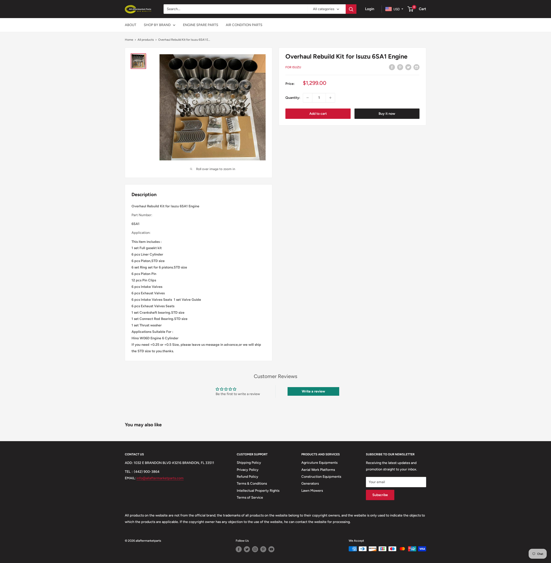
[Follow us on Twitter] (247, 549)
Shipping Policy (249, 463)
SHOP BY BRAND (157, 25)
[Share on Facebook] (392, 67)
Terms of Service (250, 497)
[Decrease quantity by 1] (307, 97)
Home (129, 40)
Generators (310, 483)
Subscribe (380, 495)
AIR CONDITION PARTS (244, 25)
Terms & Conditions (252, 483)
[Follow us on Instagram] (255, 549)
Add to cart (318, 114)
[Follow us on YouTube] (271, 549)
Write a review (313, 391)
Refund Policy (247, 477)
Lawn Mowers (312, 491)
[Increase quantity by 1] (330, 97)
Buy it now (387, 114)
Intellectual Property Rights (258, 491)
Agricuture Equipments (319, 463)
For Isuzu (293, 67)
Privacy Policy (247, 470)
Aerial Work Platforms (318, 470)
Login (369, 9)
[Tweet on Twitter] (408, 67)
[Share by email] (416, 67)
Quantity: (292, 98)
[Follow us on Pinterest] (263, 549)
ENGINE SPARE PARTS (200, 25)
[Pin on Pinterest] (400, 67)
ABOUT (130, 25)
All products (146, 40)
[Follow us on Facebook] (239, 549)
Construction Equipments (321, 477)
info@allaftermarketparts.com (160, 478)
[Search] (351, 9)
